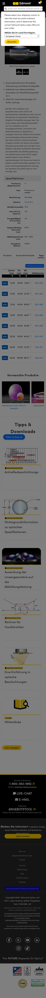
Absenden (12, 41)
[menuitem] (12, 3)
